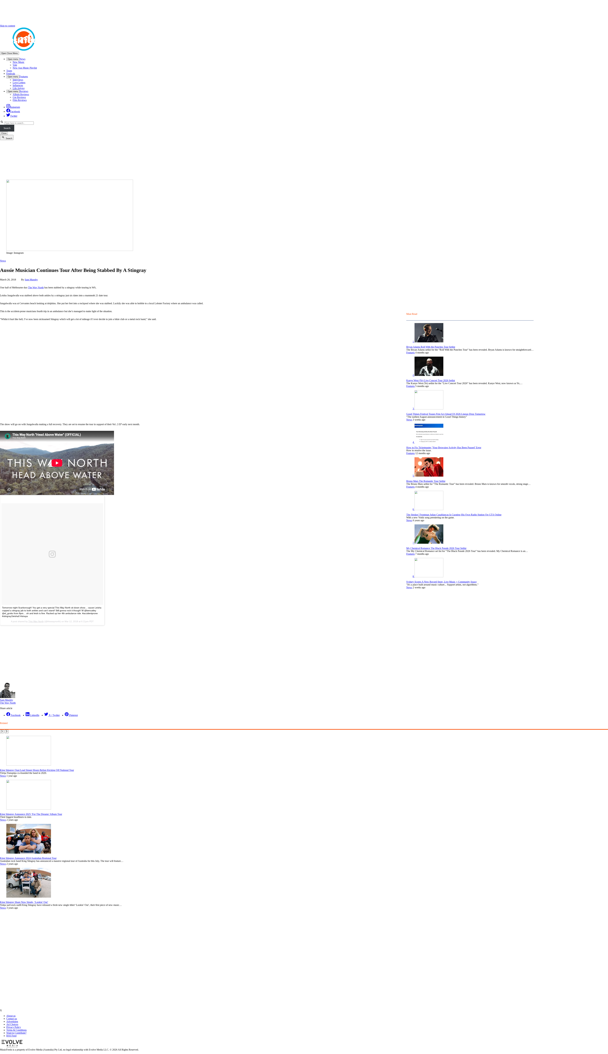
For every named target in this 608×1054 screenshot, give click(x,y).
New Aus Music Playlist (25, 67)
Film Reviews (20, 100)
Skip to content (7, 25)
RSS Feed (11, 1035)
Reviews (23, 91)
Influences (18, 85)
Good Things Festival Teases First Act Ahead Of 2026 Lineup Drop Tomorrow (445, 414)
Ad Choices (12, 1024)
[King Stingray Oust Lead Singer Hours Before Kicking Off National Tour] (28, 764)
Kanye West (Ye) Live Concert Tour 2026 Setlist (430, 380)
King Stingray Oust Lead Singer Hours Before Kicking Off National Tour (37, 770)
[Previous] (2, 731)
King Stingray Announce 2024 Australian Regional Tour (28, 858)
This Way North (36, 621)
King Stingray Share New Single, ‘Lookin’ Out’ (24, 902)
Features (23, 76)
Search (7, 128)
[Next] (7, 731)
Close (3, 133)
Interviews (18, 79)
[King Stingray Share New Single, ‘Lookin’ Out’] (28, 896)
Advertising (12, 1021)
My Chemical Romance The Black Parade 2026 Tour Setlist (436, 548)
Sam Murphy (31, 279)
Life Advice (19, 88)
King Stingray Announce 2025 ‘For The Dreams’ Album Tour (31, 814)
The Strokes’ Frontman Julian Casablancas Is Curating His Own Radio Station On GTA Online (453, 514)
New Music (18, 62)
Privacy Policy (13, 1027)
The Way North (36, 287)
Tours (9, 70)
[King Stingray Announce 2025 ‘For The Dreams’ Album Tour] (28, 808)
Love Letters (19, 82)
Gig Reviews (19, 97)
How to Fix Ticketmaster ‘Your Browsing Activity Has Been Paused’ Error (443, 447)
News (22, 59)
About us (11, 1015)
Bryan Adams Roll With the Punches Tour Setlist (430, 347)
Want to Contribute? (16, 1033)
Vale (15, 65)
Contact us (11, 1018)
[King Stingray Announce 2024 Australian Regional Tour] (28, 852)
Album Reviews (21, 94)
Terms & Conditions (16, 1030)
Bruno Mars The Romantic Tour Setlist (425, 481)
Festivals (10, 73)
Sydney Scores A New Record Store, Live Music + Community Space (441, 581)
